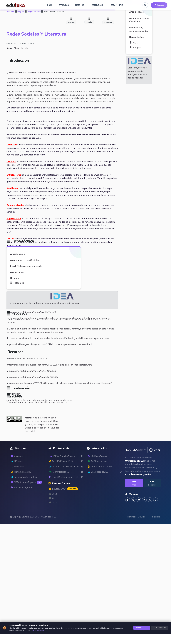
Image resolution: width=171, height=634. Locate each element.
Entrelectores (14, 174)
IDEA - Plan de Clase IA (64, 456)
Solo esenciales (160, 628)
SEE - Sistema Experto (27, 482)
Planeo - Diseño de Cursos (66, 466)
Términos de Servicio (136, 517)
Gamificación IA (61, 471)
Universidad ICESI (100, 471)
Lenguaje (20, 11)
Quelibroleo (13, 188)
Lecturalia (12, 144)
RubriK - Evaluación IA (62, 461)
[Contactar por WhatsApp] (155, 499)
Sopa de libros (14, 218)
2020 (54, 502)
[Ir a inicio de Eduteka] (15, 5)
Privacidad (155, 517)
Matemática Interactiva (25, 477)
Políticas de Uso (99, 461)
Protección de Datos (101, 466)
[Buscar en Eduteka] (145, 5)
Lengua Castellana (34, 11)
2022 (54, 494)
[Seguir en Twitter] (150, 499)
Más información (37, 630)
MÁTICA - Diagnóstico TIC (65, 477)
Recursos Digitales (23, 487)
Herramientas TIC (23, 471)
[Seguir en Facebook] (127, 499)
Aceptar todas (141, 628)
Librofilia (11, 161)
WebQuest (11, 11)
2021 (54, 498)
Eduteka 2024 (64, 488)
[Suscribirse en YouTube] (138, 499)
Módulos (18, 461)
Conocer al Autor (15, 205)
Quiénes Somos (99, 456)
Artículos (18, 456)
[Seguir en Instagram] (133, 499)
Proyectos (19, 466)
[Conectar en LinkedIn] (144, 499)
